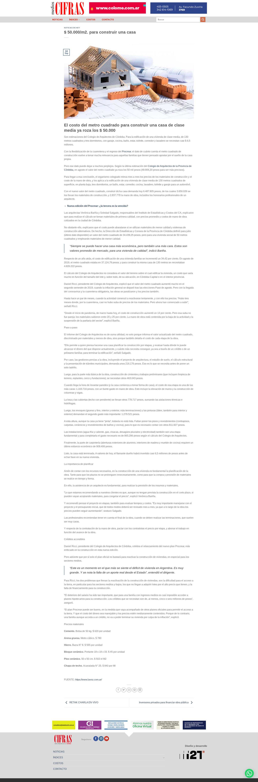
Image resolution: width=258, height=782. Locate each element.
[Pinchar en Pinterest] (134, 689)
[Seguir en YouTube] (106, 738)
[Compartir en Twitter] (123, 689)
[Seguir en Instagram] (101, 738)
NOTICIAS (57, 19)
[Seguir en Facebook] (95, 738)
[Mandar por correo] (129, 689)
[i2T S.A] (193, 755)
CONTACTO (108, 19)
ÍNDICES (73, 19)
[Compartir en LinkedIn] (140, 689)
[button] (249, 773)
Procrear (126, 151)
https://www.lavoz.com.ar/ (88, 679)
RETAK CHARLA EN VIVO (83, 702)
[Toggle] (164, 757)
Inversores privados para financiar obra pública (164, 702)
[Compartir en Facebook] (118, 689)
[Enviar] (202, 19)
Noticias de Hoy (72, 28)
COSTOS (90, 19)
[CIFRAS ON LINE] (68, 8)
